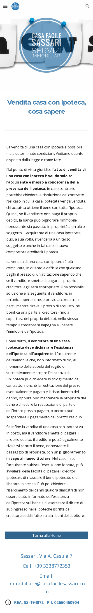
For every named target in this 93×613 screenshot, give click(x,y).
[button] (5, 6)
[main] (46, 107)
